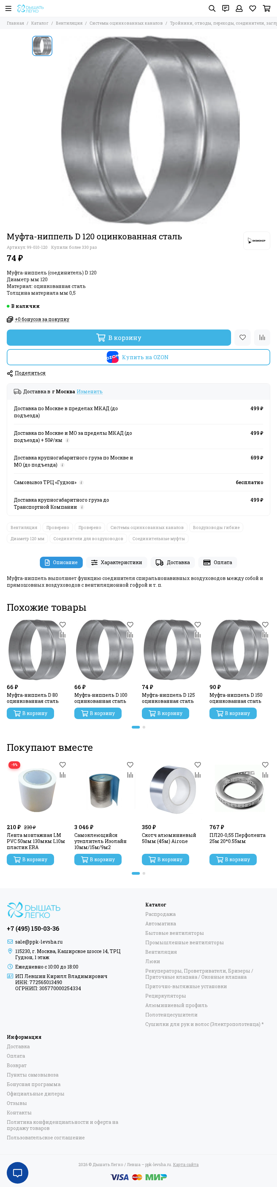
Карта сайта (186, 1164)
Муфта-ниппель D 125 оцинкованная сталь (168, 698)
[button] (136, 727)
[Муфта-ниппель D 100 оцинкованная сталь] (104, 649)
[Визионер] (257, 240)
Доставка (178, 562)
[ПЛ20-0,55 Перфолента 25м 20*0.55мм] (239, 790)
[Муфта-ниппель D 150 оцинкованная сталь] (239, 649)
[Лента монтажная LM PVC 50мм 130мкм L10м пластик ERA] (37, 790)
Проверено (57, 527)
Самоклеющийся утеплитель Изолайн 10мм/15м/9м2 (100, 841)
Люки (152, 961)
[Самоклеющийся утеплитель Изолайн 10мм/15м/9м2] (104, 790)
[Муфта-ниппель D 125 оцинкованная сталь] (172, 649)
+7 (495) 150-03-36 (33, 928)
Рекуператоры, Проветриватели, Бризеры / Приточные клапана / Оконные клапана (199, 974)
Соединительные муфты (158, 538)
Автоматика (160, 924)
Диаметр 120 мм (27, 538)
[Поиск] (212, 8)
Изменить (90, 391)
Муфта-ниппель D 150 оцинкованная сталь (235, 698)
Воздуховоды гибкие (216, 527)
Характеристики (121, 562)
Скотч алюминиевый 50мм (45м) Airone (169, 838)
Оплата (223, 562)
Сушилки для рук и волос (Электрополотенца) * (204, 1024)
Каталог (40, 23)
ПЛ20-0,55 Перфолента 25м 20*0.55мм (237, 838)
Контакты (19, 1113)
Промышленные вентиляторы (184, 943)
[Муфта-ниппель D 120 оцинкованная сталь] (150, 130)
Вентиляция (69, 23)
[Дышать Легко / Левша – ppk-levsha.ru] (30, 8)
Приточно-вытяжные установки (186, 986)
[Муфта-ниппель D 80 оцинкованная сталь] (37, 649)
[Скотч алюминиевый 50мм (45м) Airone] (172, 790)
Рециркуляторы (165, 996)
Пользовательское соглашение (46, 1138)
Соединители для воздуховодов (88, 538)
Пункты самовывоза (32, 1075)
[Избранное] (242, 337)
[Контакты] (225, 8)
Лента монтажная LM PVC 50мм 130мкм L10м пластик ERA (36, 841)
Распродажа (160, 914)
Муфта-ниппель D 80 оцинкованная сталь (33, 698)
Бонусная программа (33, 1084)
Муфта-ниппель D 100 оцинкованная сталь (100, 698)
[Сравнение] (262, 337)
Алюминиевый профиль (176, 1005)
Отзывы (17, 1103)
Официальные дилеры (36, 1094)
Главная (15, 23)
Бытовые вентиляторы (174, 933)
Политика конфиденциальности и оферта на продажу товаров (62, 1125)
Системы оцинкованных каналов (126, 23)
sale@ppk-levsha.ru (38, 942)
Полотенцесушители (171, 1015)
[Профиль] (239, 8)
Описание (65, 562)
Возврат (17, 1065)
